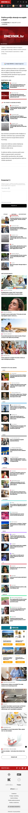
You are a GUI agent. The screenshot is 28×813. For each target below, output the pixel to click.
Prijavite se (14, 205)
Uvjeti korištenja (14, 798)
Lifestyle (23, 5)
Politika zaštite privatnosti (14, 800)
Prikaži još (14, 757)
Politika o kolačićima (14, 802)
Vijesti (4, 5)
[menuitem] (23, 2)
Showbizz (16, 5)
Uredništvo (14, 793)
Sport (10, 5)
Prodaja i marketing (14, 795)
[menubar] (23, 2)
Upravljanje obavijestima (15, 806)
